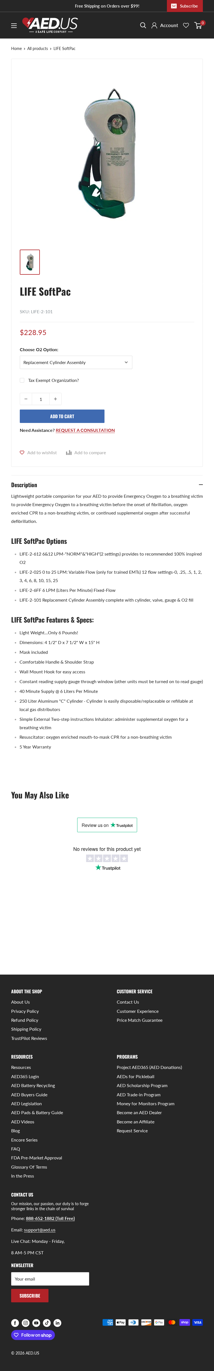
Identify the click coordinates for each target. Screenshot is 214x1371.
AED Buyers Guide (29, 1094)
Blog (15, 1130)
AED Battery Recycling (33, 1085)
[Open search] (143, 25)
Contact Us (128, 1001)
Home (16, 48)
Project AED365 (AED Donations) (149, 1067)
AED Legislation (26, 1103)
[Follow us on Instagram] (26, 1323)
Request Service (132, 1130)
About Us (20, 1001)
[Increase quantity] (55, 399)
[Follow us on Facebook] (15, 1323)
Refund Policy (24, 1020)
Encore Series (24, 1139)
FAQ (15, 1148)
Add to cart (62, 416)
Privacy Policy (25, 1011)
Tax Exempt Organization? (53, 380)
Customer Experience (138, 1011)
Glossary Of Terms (29, 1166)
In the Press (22, 1175)
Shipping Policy (26, 1029)
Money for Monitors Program (145, 1103)
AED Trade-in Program (138, 1094)
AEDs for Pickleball (135, 1076)
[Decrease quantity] (26, 399)
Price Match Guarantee (139, 1020)
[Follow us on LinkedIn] (57, 1323)
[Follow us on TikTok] (47, 1323)
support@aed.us (39, 1229)
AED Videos (22, 1121)
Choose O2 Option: (39, 349)
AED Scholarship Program (142, 1085)
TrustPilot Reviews (29, 1038)
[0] (198, 25)
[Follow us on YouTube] (36, 1323)
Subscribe (189, 5)
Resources (21, 1067)
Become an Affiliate (135, 1121)
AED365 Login (25, 1076)
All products (37, 48)
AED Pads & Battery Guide (37, 1112)
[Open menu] (14, 25)
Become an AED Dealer (139, 1112)
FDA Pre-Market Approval (36, 1157)
